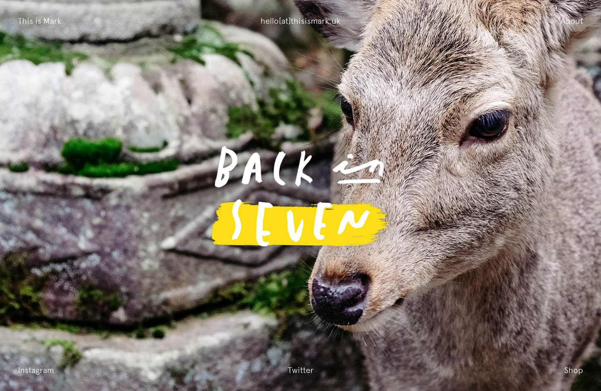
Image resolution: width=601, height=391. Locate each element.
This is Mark (39, 21)
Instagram (36, 370)
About (572, 21)
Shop (573, 370)
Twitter (301, 370)
